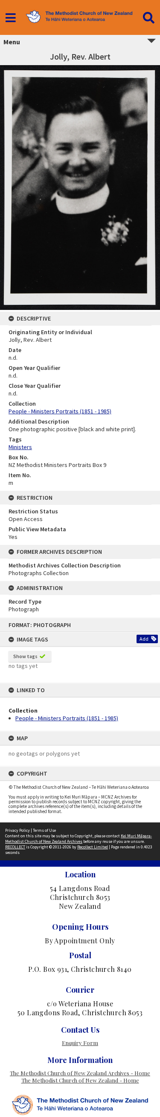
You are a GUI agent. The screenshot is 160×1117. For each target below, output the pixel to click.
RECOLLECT (15, 847)
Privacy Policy (17, 830)
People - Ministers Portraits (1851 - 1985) (66, 718)
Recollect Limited (92, 847)
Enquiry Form (80, 1042)
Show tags (25, 656)
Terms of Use (44, 830)
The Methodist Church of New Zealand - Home (80, 1080)
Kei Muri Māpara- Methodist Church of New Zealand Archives (78, 838)
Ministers (20, 447)
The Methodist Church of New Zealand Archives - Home (80, 1073)
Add (144, 639)
